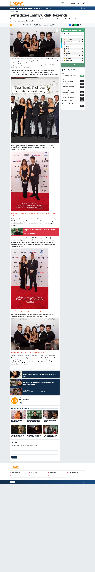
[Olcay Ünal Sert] (14, 400)
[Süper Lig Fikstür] (83, 70)
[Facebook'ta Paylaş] (70, 25)
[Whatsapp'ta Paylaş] (75, 25)
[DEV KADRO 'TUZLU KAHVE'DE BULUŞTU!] (18, 414)
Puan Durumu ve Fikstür (74, 472)
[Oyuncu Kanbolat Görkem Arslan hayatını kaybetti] (18, 429)
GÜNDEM (12, 8)
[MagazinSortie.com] (17, 3)
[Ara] (82, 8)
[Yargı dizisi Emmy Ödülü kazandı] (35, 42)
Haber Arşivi (52, 476)
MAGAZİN (19, 8)
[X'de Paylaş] (73, 25)
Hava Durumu (34, 472)
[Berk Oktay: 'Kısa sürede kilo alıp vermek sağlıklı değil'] (34, 414)
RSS (13, 482)
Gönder (14, 457)
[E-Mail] (20, 403)
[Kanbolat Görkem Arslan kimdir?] (50, 414)
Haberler (12, 11)
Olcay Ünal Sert (24, 399)
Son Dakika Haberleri (35, 476)
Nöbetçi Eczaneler (16, 472)
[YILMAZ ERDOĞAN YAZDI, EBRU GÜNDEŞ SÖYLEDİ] (50, 429)
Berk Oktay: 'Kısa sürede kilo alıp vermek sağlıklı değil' (34, 421)
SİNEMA (30, 8)
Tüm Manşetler (15, 476)
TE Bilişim (83, 482)
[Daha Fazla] (78, 25)
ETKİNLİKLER (47, 8)
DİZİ (17, 11)
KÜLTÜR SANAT (38, 8)
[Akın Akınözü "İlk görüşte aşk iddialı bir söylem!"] (34, 429)
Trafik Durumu (53, 472)
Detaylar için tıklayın (73, 64)
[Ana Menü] (84, 8)
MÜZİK (25, 8)
